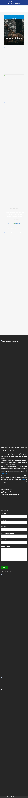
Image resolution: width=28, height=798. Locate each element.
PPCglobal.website (17, 796)
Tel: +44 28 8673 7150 (14, 3)
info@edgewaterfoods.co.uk (14, 1)
